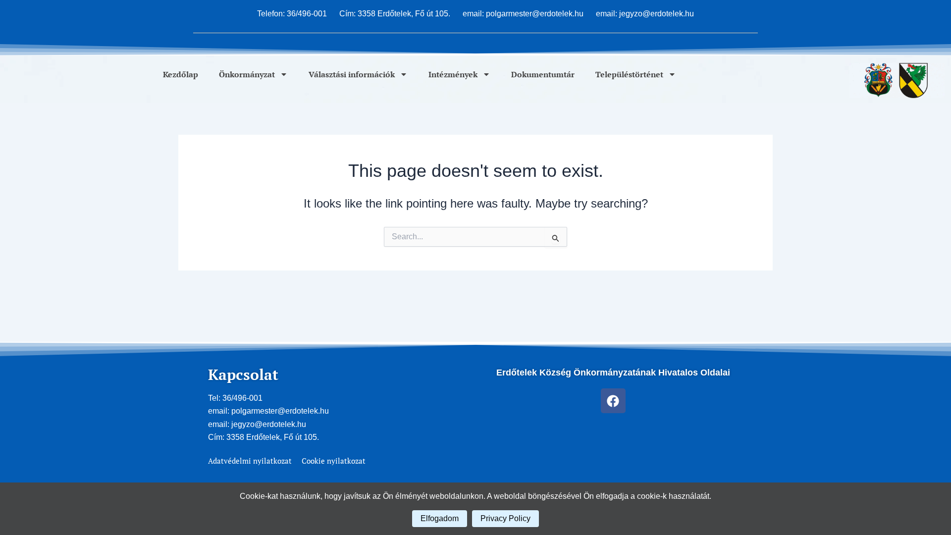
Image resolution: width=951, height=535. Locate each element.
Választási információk (352, 74)
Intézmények (452, 74)
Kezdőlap (180, 74)
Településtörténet (629, 74)
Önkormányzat (247, 74)
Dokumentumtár (543, 74)
